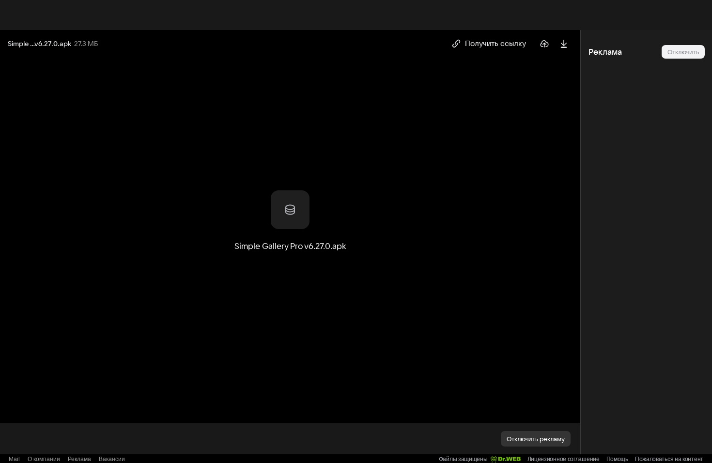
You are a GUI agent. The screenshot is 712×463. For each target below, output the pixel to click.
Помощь (617, 459)
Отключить (683, 52)
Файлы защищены (463, 459)
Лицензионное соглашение (563, 459)
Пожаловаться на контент (669, 459)
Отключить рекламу (536, 439)
